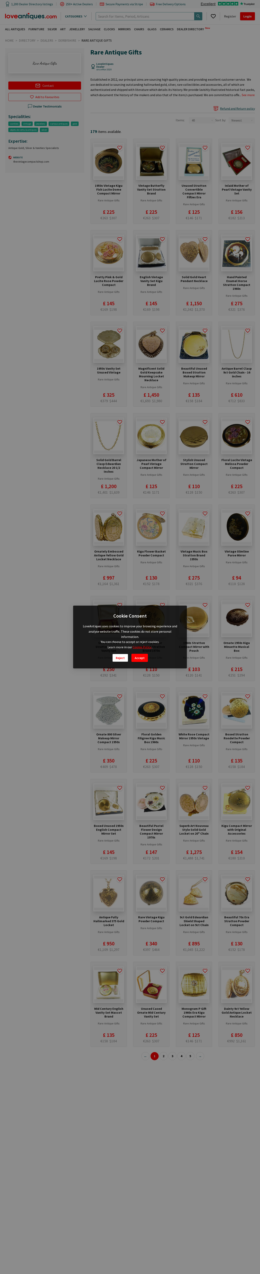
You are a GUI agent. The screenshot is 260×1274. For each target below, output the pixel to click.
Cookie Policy (142, 647)
